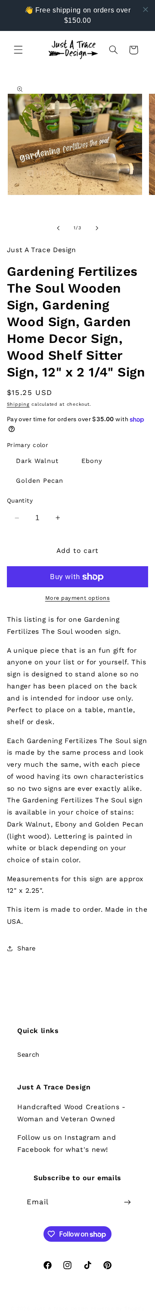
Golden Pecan (40, 480)
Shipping (18, 404)
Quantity (20, 500)
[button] (18, 50)
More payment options (77, 598)
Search (28, 1054)
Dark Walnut (37, 461)
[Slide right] (96, 228)
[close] (145, 9)
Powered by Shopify (117, 1308)
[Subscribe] (127, 1202)
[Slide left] (58, 228)
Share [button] (26, 948)
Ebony (91, 461)
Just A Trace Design (61, 1308)
